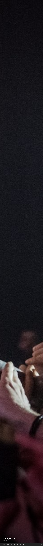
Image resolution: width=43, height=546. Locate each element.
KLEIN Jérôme (9, 539)
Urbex (24, 544)
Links (11, 544)
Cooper (8, 544)
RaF (17, 544)
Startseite (4, 544)
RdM (14, 544)
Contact (20, 544)
